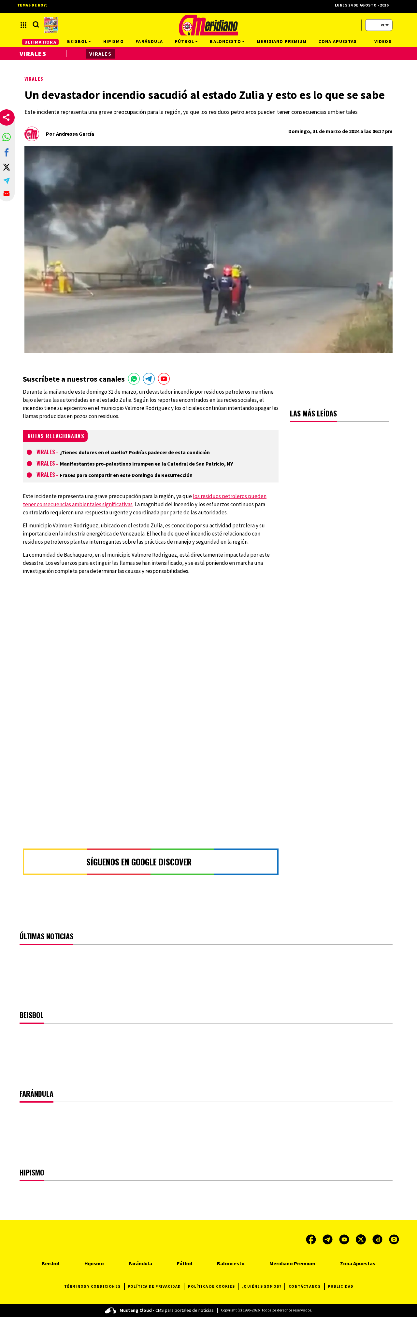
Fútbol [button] (184, 41)
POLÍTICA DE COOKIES (211, 1286)
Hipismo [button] (113, 41)
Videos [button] (383, 41)
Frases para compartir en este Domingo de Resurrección (126, 475)
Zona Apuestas (357, 1263)
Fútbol (185, 1263)
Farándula (140, 1263)
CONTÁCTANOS (305, 1286)
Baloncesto (231, 1263)
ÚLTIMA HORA (40, 42)
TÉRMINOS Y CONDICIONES (92, 1286)
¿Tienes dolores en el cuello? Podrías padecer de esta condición (135, 452)
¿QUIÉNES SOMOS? (261, 1286)
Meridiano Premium (292, 1263)
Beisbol (51, 1263)
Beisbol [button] (77, 41)
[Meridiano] (208, 25)
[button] (6, 137)
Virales (45, 452)
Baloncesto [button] (225, 41)
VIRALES (33, 78)
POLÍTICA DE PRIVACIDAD (154, 1286)
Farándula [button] (149, 41)
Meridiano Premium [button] (282, 41)
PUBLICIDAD (340, 1286)
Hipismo (94, 1263)
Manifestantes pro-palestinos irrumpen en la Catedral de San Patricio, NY (146, 463)
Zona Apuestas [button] (338, 41)
